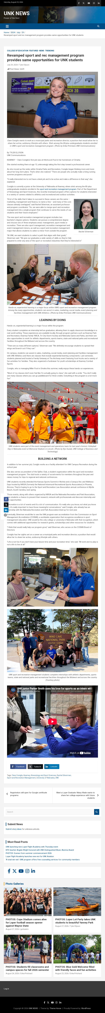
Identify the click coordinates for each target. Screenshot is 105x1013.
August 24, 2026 (12, 973)
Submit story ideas (14, 829)
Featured (33, 51)
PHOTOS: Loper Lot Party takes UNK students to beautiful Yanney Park (75, 921)
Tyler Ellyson (24, 65)
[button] (5, 515)
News (41, 51)
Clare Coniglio (17, 775)
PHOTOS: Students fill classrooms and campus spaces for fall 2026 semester (27, 968)
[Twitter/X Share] (6, 504)
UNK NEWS (17, 13)
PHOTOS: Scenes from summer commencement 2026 (29, 853)
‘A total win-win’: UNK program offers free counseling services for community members (43, 859)
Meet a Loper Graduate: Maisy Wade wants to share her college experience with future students (75, 795)
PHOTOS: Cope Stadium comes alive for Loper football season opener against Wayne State (26, 922)
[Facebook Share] (6, 499)
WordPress (86, 1008)
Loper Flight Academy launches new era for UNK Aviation (30, 856)
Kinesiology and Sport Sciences (43, 775)
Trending (49, 51)
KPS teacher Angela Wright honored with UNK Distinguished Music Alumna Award (40, 850)
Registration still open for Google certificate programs (28, 793)
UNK (57, 778)
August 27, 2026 (12, 929)
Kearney (27, 775)
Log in (6, 989)
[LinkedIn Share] (6, 510)
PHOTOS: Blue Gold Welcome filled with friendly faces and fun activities (75, 968)
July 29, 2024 (12, 65)
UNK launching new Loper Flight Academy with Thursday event (32, 847)
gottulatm (24, 929)
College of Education (17, 51)
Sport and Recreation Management (21, 778)
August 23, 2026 (62, 973)
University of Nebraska (45, 778)
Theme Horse (55, 1008)
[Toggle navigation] (7, 26)
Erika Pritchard (26, 973)
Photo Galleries (15, 883)
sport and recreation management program (58, 189)
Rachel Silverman (64, 775)
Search (96, 812)
